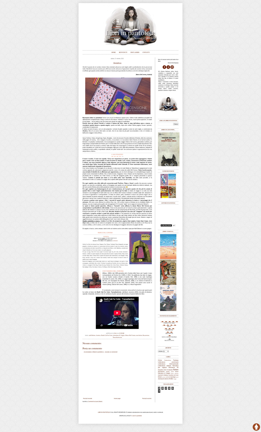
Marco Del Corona (130, 335)
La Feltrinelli (115, 240)
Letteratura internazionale (168, 364)
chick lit (165, 370)
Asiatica (98, 335)
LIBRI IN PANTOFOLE (104, 412)
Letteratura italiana (164, 365)
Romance (172, 367)
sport (177, 377)
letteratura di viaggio (119, 335)
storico (166, 379)
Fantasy (175, 360)
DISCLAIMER (134, 52)
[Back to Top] (256, 427)
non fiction (139, 335)
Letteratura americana (168, 362)
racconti (168, 377)
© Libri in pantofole (136, 415)
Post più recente (87, 398)
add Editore (92, 335)
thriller (171, 379)
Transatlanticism (117, 337)
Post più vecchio (146, 398)
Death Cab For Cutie (106, 335)
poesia (163, 377)
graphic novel (170, 371)
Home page (117, 398)
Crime (160, 360)
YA (177, 367)
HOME (114, 52)
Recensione (146, 335)
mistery (165, 375)
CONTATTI (146, 52)
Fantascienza (167, 360)
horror (176, 371)
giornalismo (161, 371)
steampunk (161, 379)
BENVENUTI (123, 52)
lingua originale (174, 373)
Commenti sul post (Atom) (95, 401)
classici (170, 370)
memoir (160, 375)
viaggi (175, 378)
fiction (175, 370)
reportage (173, 377)
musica (171, 375)
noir (175, 375)
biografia (160, 370)
